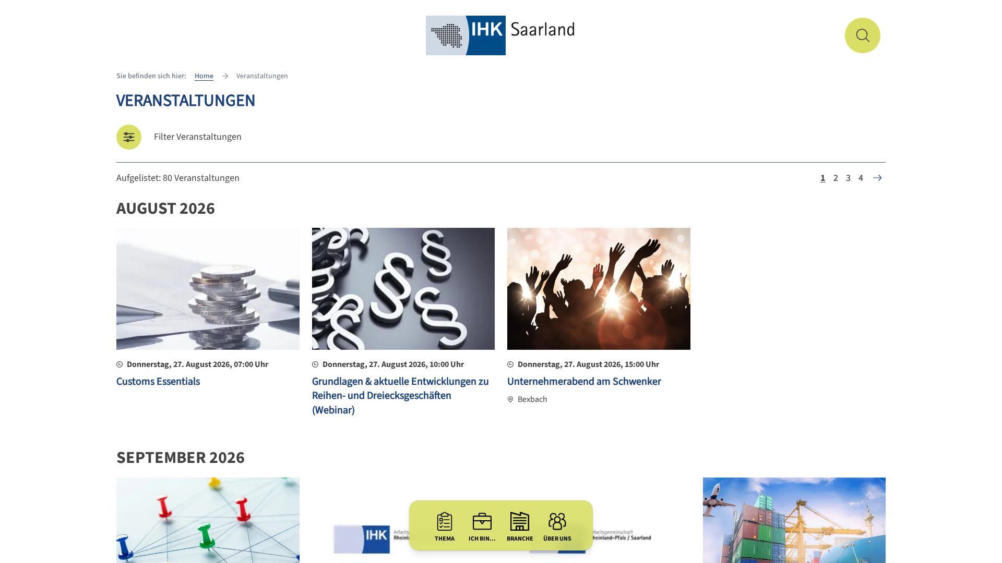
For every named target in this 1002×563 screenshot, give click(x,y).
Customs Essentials (158, 381)
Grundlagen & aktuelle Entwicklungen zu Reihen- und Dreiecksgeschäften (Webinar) (400, 396)
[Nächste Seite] (877, 178)
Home (204, 76)
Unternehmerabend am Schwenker (584, 381)
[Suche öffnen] (863, 35)
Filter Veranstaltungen (198, 136)
